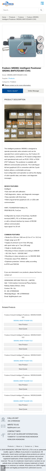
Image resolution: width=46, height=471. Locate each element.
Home (4, 17)
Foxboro (21, 17)
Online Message (33, 91)
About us (19, 446)
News (36, 446)
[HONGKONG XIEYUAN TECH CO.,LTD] (8, 4)
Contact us (28, 446)
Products (12, 17)
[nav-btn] (42, 3)
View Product (23, 324)
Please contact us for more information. (17, 85)
